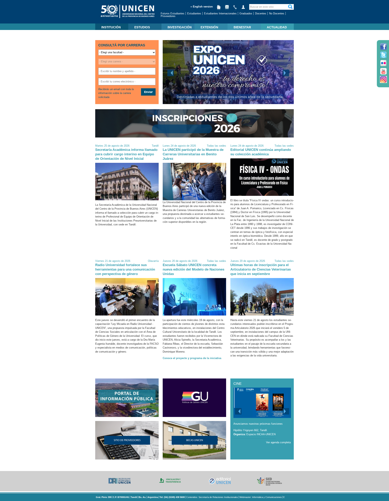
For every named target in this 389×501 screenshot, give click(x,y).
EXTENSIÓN (209, 27)
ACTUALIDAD (277, 27)
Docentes (260, 13)
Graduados (245, 13)
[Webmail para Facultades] (227, 8)
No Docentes (276, 13)
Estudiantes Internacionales (220, 13)
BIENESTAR (242, 27)
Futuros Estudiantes (172, 13)
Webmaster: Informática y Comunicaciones (260, 497)
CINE (237, 384)
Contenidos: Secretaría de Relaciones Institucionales (212, 497)
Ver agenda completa (278, 442)
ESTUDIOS (142, 27)
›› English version (201, 6)
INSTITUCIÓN (111, 27)
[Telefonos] (235, 8)
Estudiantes (194, 13)
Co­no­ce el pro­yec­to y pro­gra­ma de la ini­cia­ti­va (192, 358)
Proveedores (168, 16)
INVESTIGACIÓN (180, 27)
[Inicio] (219, 8)
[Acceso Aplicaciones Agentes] (243, 8)
